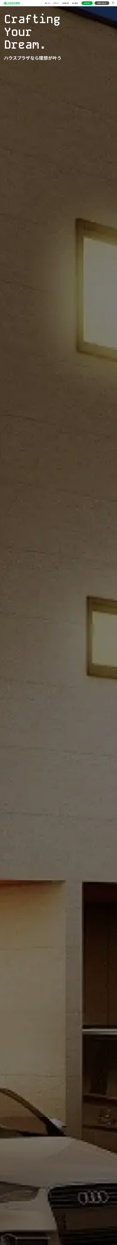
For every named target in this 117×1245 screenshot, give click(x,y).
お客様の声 (65, 3)
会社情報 (75, 3)
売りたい (56, 3)
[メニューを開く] (113, 3)
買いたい (48, 3)
